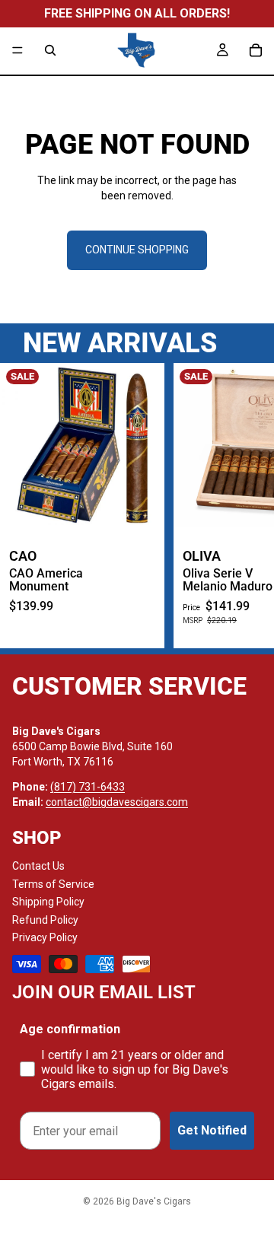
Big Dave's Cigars (153, 1201)
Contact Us (38, 866)
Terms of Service (53, 884)
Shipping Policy (48, 902)
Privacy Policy (45, 937)
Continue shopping (137, 249)
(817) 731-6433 (87, 787)
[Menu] (17, 50)
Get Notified (212, 1130)
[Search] (50, 50)
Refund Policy (45, 920)
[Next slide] (245, 505)
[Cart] (255, 50)
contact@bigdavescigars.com (117, 802)
